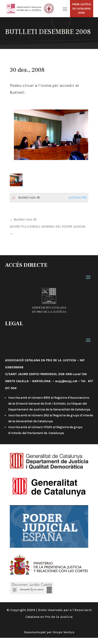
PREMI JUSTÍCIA (81, 4)
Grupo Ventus (63, 632)
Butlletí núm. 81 (52, 197)
